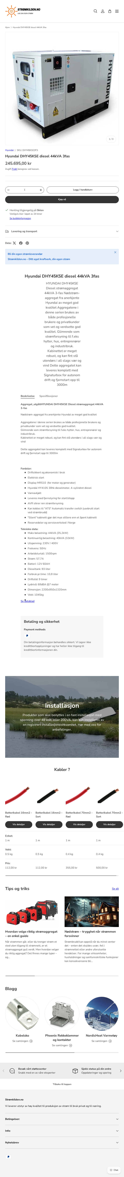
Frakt (14, 169)
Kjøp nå (62, 199)
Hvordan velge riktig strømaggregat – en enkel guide (31, 934)
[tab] (28, 396)
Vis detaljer (19, 824)
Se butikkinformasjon (20, 218)
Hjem (7, 27)
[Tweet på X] (14, 243)
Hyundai (9, 150)
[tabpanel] (62, 506)
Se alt (115, 888)
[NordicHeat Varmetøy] (102, 1014)
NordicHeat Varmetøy (101, 1035)
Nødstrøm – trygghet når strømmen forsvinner (90, 934)
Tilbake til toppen (62, 1084)
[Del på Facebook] (21, 243)
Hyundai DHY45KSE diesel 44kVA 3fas (29, 27)
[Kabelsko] (22, 1014)
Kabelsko (22, 1035)
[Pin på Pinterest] (27, 243)
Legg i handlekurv (82, 189)
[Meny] (116, 11)
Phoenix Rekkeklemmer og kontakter (62, 1037)
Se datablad (27, 601)
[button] (109, 11)
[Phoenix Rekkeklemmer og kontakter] (62, 1014)
